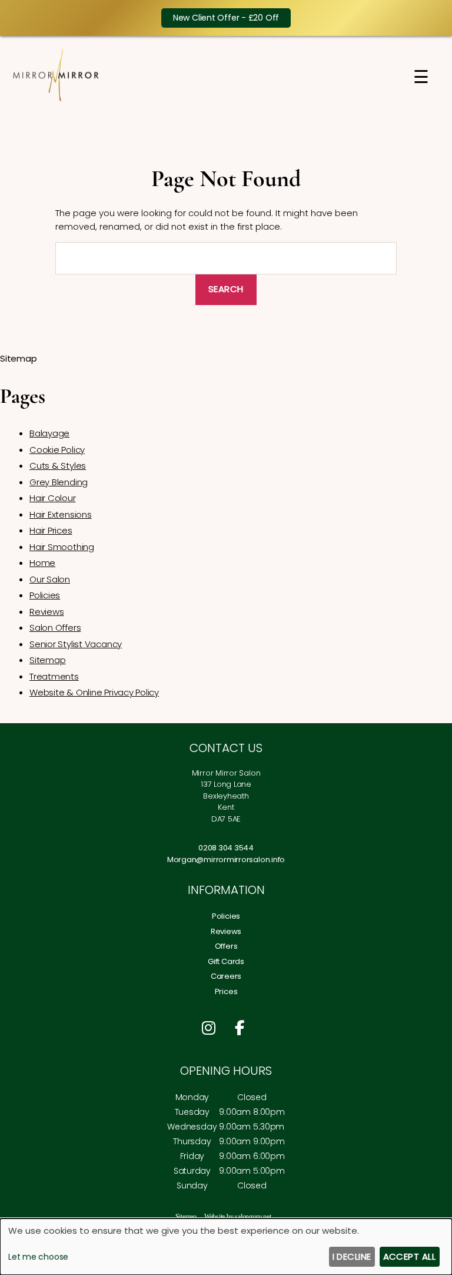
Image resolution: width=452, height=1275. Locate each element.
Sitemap (47, 660)
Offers (226, 946)
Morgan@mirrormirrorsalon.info (226, 859)
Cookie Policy (57, 449)
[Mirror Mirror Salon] (56, 99)
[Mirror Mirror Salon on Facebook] (242, 1028)
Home (42, 563)
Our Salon (49, 579)
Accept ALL (409, 1256)
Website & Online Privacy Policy (94, 692)
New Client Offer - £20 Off (226, 18)
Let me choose (38, 1257)
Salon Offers (55, 627)
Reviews (46, 611)
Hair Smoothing (61, 547)
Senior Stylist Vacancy (75, 644)
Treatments (54, 676)
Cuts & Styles (57, 465)
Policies (44, 595)
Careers (226, 976)
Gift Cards (226, 961)
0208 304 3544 (226, 847)
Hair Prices (50, 530)
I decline (352, 1256)
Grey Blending (58, 482)
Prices (226, 991)
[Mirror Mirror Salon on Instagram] (211, 1028)
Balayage (49, 433)
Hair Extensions (60, 514)
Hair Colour (52, 498)
